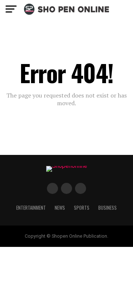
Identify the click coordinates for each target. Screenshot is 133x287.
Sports (81, 207)
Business (107, 207)
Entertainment (31, 207)
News (60, 207)
